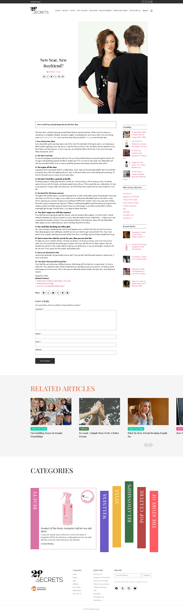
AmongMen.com (128, 215)
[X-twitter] (122, 588)
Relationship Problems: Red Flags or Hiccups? (54, 281)
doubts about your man (48, 137)
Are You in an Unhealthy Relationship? (51, 286)
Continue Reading (47, 544)
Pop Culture (82, 11)
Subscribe (147, 575)
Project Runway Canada (130, 203)
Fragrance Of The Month (131, 197)
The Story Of (135, 11)
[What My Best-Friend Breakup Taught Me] (148, 411)
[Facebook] (116, 588)
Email (38, 342)
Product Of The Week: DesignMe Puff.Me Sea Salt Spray (139, 246)
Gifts (124, 209)
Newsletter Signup (35, 2)
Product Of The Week (130, 200)
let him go (88, 137)
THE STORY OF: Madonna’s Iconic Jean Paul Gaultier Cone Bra (139, 144)
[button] (44, 76)
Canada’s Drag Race (129, 206)
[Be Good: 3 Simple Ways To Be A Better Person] (99, 411)
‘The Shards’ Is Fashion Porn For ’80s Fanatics (139, 258)
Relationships (105, 11)
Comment (39, 309)
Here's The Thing (39, 428)
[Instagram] (128, 588)
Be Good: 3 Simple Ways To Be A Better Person (99, 434)
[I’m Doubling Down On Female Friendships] (50, 411)
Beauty (65, 11)
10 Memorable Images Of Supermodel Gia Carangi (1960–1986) (139, 134)
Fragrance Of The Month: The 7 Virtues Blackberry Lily (138, 165)
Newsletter (126, 212)
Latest (58, 11)
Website (38, 349)
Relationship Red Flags (45, 283)
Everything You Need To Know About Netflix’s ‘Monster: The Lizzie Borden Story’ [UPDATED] (139, 234)
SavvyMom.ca (127, 218)
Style (72, 11)
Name (38, 334)
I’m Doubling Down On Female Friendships (46, 434)
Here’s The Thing (120, 11)
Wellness (93, 11)
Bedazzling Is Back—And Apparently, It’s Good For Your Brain (138, 271)
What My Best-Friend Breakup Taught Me (147, 434)
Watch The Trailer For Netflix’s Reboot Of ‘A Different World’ (139, 283)
